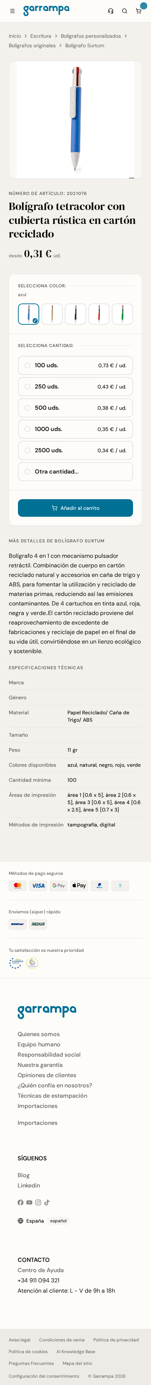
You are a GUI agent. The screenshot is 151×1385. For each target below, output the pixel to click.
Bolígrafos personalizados (91, 36)
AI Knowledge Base (75, 1352)
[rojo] (99, 314)
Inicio (15, 36)
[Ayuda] (110, 11)
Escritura (40, 36)
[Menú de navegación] (12, 11)
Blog (24, 1175)
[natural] (52, 314)
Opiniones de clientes (47, 1075)
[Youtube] (29, 1202)
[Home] (46, 11)
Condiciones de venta (62, 1340)
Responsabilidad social (49, 1054)
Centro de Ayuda (41, 1270)
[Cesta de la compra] (138, 11)
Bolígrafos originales (32, 45)
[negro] (75, 314)
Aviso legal (19, 1340)
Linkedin (29, 1185)
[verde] (122, 314)
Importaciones (38, 1106)
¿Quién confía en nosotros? (55, 1085)
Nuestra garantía (40, 1065)
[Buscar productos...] (124, 11)
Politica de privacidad (116, 1340)
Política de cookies (28, 1352)
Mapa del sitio (77, 1363)
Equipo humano (39, 1044)
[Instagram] (38, 1202)
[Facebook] (20, 1202)
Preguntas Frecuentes (31, 1363)
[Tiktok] (47, 1202)
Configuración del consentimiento (44, 1376)
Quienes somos (39, 1034)
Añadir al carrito (79, 508)
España (46, 1221)
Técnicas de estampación (52, 1095)
